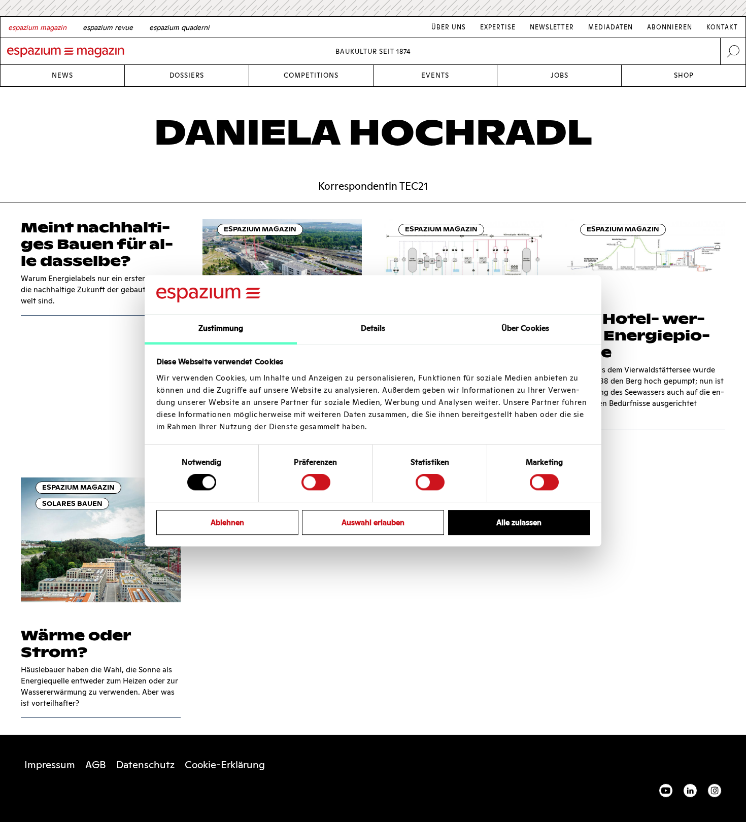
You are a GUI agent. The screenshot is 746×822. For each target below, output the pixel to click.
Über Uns (448, 27)
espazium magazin (260, 229)
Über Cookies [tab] (525, 328)
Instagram (714, 790)
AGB (95, 765)
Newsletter (552, 27)
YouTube (666, 790)
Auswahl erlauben (373, 522)
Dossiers (186, 75)
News (62, 75)
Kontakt (722, 27)
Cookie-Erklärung (225, 765)
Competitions (311, 75)
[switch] (315, 482)
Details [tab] (373, 328)
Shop (684, 75)
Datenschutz (145, 765)
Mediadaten (610, 27)
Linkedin (690, 790)
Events (435, 75)
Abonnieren (669, 27)
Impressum (49, 765)
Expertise (498, 27)
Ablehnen (227, 522)
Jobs (559, 75)
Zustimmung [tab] (221, 328)
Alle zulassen (518, 522)
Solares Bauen (72, 503)
